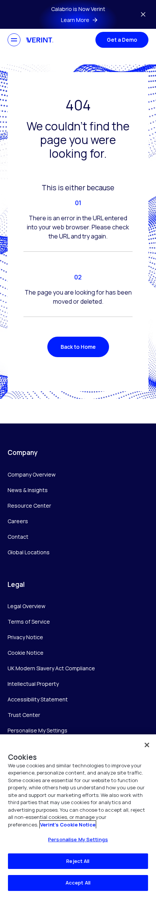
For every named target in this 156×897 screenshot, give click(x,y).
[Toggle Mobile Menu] (14, 39)
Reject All (77, 861)
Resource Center (29, 505)
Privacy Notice (25, 637)
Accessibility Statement (38, 699)
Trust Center (24, 714)
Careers (18, 521)
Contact (18, 536)
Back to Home (78, 346)
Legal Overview (26, 606)
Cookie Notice (26, 652)
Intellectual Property (33, 683)
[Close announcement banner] (143, 14)
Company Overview (32, 474)
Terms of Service (29, 621)
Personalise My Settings (37, 731)
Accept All (78, 882)
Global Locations (29, 552)
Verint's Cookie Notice (67, 824)
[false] (147, 745)
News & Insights (28, 490)
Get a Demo (122, 39)
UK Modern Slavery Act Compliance (51, 668)
